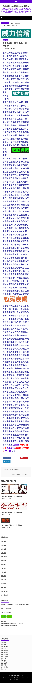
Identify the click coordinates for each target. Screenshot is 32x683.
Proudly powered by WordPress (11, 677)
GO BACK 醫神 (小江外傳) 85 (12, 469)
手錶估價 (3, 572)
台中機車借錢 (4, 651)
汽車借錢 (3, 541)
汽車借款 (3, 545)
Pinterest (24, 458)
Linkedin (7, 461)
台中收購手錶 (4, 646)
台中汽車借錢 (4, 655)
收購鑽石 (3, 564)
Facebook (7, 458)
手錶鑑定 (3, 568)
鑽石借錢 (3, 587)
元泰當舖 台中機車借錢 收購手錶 (16, 6)
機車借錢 (11, 448)
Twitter (16, 458)
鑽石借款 (3, 583)
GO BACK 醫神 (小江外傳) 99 (12, 496)
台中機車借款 (4, 653)
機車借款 (3, 553)
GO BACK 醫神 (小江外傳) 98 (12, 512)
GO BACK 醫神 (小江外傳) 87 (20, 474)
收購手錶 (3, 560)
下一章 (8, 451)
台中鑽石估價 (4, 595)
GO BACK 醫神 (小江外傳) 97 (12, 525)
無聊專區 (5, 40)
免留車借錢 (4, 557)
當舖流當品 (4, 663)
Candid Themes (18, 679)
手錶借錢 (3, 579)
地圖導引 (26, 604)
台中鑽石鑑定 (4, 591)
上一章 (16, 444)
